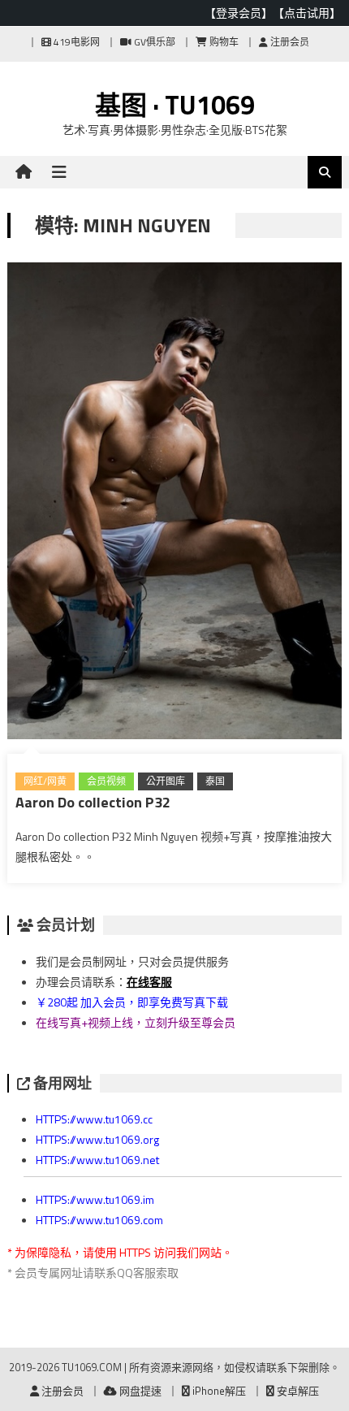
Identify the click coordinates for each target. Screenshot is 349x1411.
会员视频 (106, 781)
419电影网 (75, 42)
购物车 (223, 42)
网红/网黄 (45, 781)
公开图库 (165, 781)
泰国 (215, 781)
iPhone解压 (218, 1391)
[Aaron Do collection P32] (175, 504)
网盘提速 (139, 1391)
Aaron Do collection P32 (92, 802)
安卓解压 (296, 1391)
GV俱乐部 (153, 42)
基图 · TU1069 (175, 104)
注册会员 (288, 42)
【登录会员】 (239, 12)
